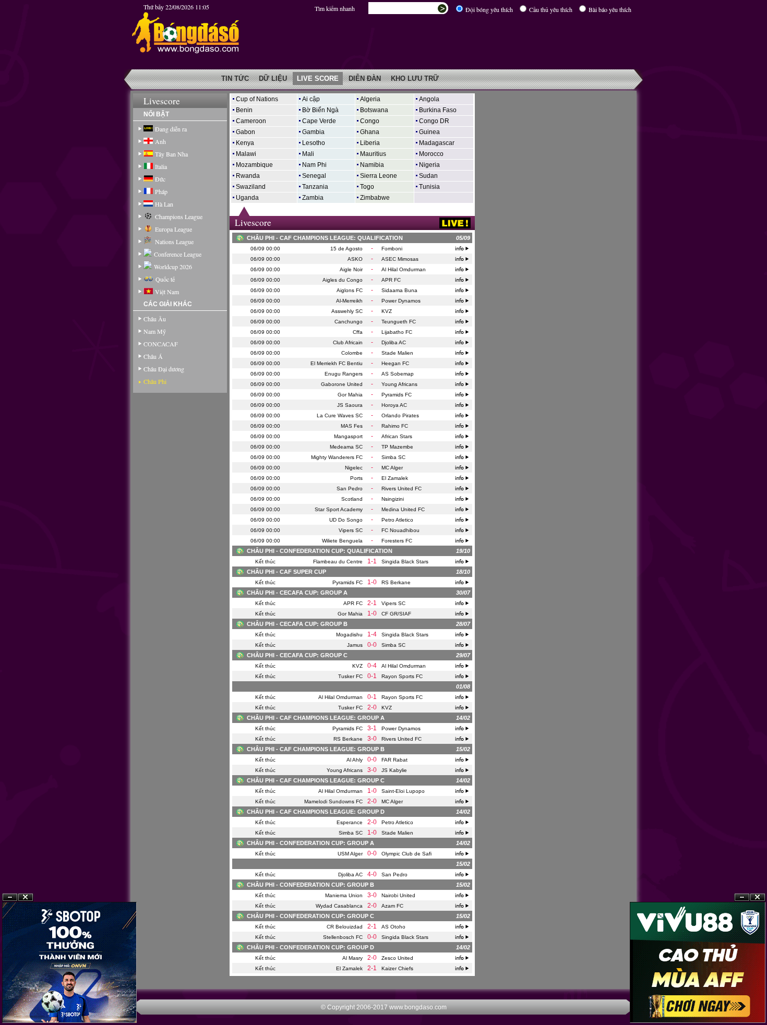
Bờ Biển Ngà (320, 110)
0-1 (372, 676)
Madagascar (436, 143)
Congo (369, 121)
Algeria (370, 99)
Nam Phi (314, 164)
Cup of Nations (257, 99)
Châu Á (153, 356)
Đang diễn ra (171, 129)
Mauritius (373, 154)
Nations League (174, 241)
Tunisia (429, 186)
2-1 (372, 603)
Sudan (428, 175)
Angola (429, 99)
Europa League (173, 229)
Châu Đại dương (163, 369)
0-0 (372, 644)
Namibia (372, 164)
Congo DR (434, 121)
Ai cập (311, 99)
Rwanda (248, 175)
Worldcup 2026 (173, 266)
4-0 (372, 874)
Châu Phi (154, 381)
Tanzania (315, 186)
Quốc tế (165, 279)
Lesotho (313, 143)
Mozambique (254, 164)
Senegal (314, 175)
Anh (160, 141)
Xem (742, 1000)
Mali (308, 154)
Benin (244, 110)
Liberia (370, 143)
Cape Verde (319, 121)
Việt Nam (167, 291)
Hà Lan (164, 204)
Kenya (245, 143)
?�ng (757, 1000)
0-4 (372, 665)
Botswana (374, 110)
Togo (367, 186)
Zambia (312, 197)
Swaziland (251, 186)
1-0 (372, 582)
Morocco (431, 154)
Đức (160, 179)
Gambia (313, 132)
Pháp (161, 191)
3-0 (372, 738)
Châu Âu (154, 319)
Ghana (369, 132)
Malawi (246, 154)
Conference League (177, 254)
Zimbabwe (375, 197)
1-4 (372, 634)
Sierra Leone (378, 175)
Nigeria (429, 164)
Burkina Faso (438, 110)
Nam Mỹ (154, 331)
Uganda (247, 197)
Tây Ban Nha (171, 154)
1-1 (372, 561)
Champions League (178, 216)
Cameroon (251, 121)
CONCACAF (160, 344)
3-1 (372, 728)
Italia (161, 166)
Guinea (429, 132)
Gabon (245, 132)
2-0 (372, 707)
